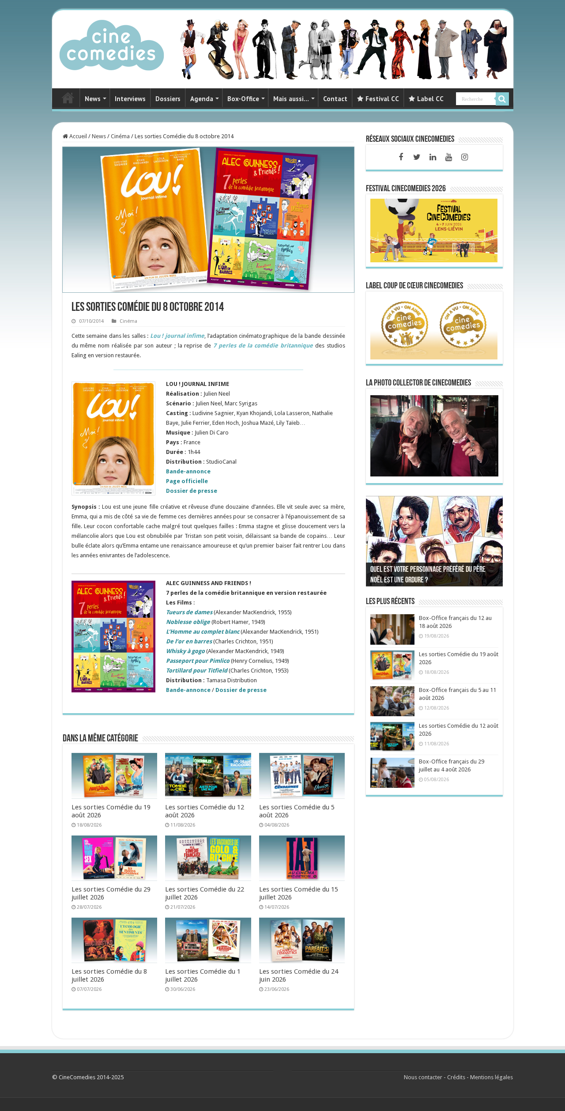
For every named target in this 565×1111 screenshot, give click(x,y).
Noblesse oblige (188, 622)
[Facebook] (401, 157)
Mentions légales (491, 1077)
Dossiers (168, 98)
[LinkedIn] (433, 157)
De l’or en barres (189, 641)
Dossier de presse (241, 690)
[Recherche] (502, 99)
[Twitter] (417, 157)
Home (67, 97)
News (93, 98)
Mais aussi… (291, 98)
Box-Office (243, 98)
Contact (335, 98)
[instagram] (464, 157)
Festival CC (382, 98)
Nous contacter (423, 1077)
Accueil (77, 136)
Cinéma (120, 136)
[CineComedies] (112, 43)
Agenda (201, 98)
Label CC (430, 98)
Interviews (130, 98)
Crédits (456, 1077)
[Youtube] (448, 157)
